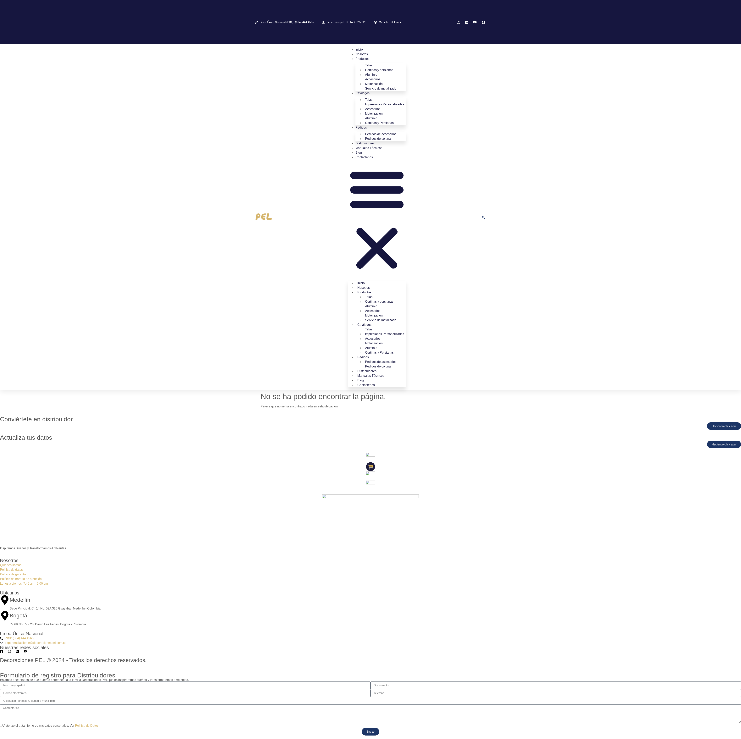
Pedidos (361, 127)
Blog (358, 152)
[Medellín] (5, 600)
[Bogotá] (5, 615)
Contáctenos (364, 157)
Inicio (359, 49)
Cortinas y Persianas (379, 122)
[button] (377, 219)
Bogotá (18, 616)
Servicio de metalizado (380, 88)
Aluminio (371, 74)
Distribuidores (365, 143)
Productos (362, 58)
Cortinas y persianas (379, 70)
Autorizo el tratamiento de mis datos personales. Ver (51, 725)
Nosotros (361, 54)
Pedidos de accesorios (380, 134)
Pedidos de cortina (378, 138)
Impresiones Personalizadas (384, 104)
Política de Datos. (87, 725)
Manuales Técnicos (368, 148)
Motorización (374, 83)
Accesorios (372, 79)
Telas (368, 65)
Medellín (20, 600)
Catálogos (362, 93)
